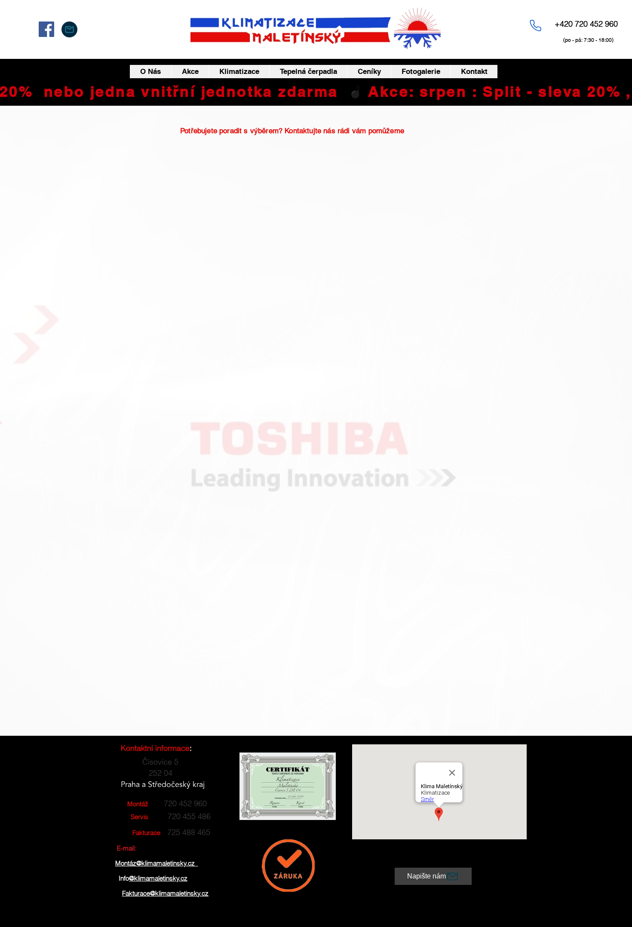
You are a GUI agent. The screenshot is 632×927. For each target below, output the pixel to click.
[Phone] (535, 25)
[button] (239, 71)
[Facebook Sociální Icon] (46, 29)
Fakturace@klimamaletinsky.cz (165, 893)
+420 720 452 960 (586, 24)
